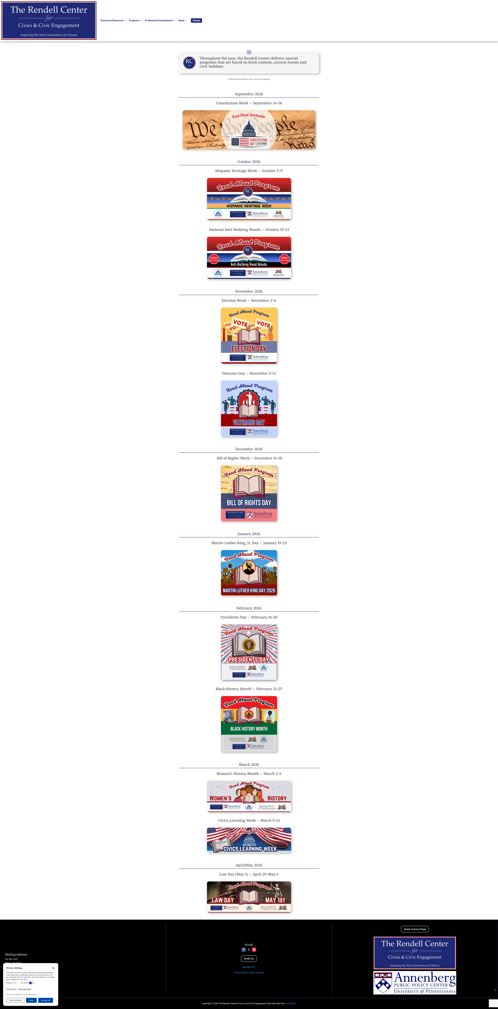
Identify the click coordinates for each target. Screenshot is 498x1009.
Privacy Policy (240, 972)
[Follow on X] (249, 950)
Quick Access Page (415, 929)
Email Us (249, 958)
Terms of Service (256, 972)
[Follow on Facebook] (244, 950)
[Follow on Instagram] (254, 950)
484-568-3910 (249, 967)
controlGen (290, 1003)
